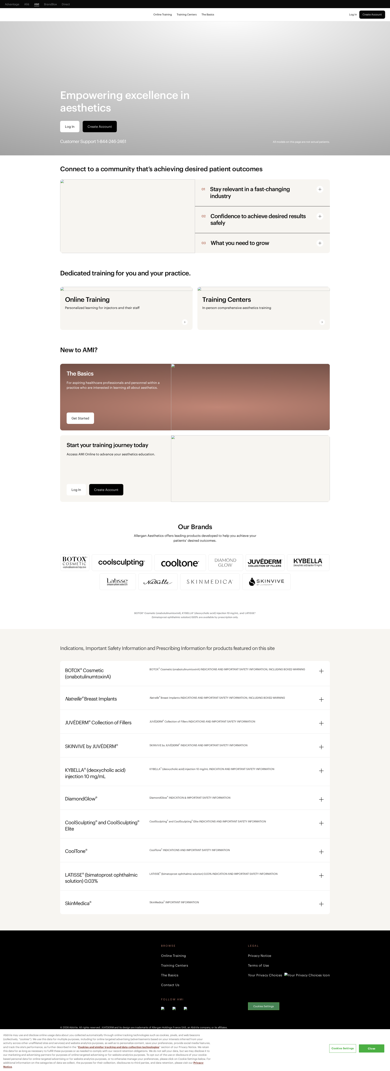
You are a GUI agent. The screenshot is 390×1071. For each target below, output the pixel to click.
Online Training (162, 14)
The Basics (208, 14)
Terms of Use (258, 965)
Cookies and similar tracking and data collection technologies (118, 1047)
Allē (26, 4)
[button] (261, 192)
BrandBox (50, 4)
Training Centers (187, 14)
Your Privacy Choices (265, 975)
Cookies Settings (263, 1006)
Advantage (12, 4)
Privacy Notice (259, 956)
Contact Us (170, 985)
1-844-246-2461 (111, 141)
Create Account (372, 14)
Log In (353, 14)
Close (371, 1048)
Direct (66, 4)
